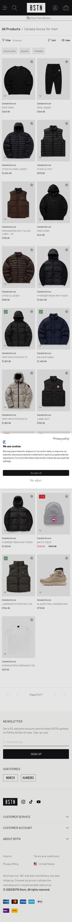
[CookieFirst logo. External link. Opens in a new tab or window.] (4, 442)
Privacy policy (61, 438)
